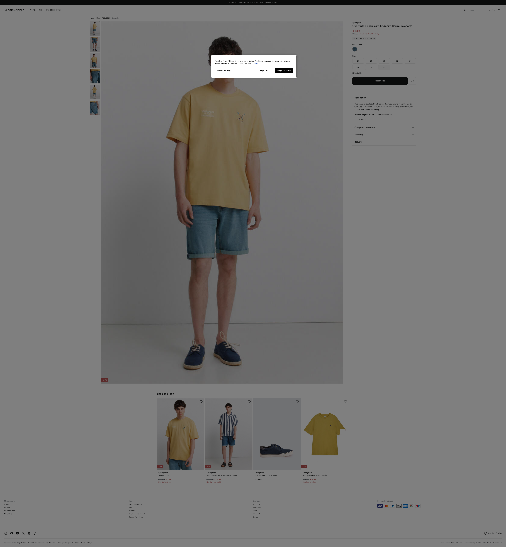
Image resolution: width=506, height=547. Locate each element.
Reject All (264, 70)
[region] (254, 66)
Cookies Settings (224, 70)
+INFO (256, 63)
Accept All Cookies (283, 70)
